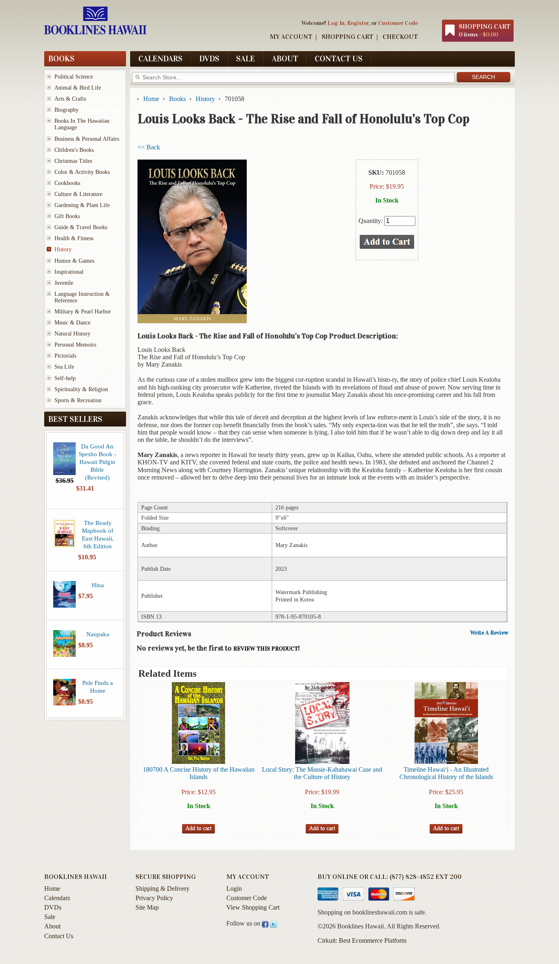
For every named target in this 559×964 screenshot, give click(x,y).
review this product (265, 648)
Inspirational (68, 272)
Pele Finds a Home (97, 686)
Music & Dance (72, 323)
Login (234, 888)
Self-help (65, 378)
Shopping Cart (347, 37)
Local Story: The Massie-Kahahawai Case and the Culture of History (322, 773)
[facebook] (265, 923)
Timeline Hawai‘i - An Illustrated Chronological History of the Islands (446, 773)
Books (61, 58)
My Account (291, 37)
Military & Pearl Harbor (82, 312)
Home (52, 888)
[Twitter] (273, 923)
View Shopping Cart (253, 907)
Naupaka (97, 634)
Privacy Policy (154, 897)
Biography (66, 110)
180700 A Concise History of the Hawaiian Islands (199, 773)
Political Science (73, 77)
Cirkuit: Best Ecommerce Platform (362, 940)
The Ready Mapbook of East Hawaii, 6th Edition (98, 534)
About (285, 58)
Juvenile (63, 283)
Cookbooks (67, 183)
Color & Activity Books (82, 172)
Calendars (160, 58)
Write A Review (489, 633)
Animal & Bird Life (77, 88)
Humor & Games (74, 261)
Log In (336, 23)
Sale (245, 58)
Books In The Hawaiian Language (81, 124)
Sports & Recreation (77, 400)
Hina (98, 584)
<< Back (148, 147)
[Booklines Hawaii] (95, 32)
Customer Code (398, 23)
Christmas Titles (73, 161)
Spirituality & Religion (81, 389)
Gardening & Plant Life (82, 205)
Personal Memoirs (75, 345)
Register (358, 23)
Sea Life (64, 367)
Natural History (72, 334)
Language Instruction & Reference (82, 297)
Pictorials (65, 356)
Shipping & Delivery (162, 888)
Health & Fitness (73, 238)
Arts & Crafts (70, 99)
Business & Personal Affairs (86, 139)
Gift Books (67, 216)
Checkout (400, 37)
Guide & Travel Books (80, 227)
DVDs (209, 58)
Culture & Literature (78, 194)
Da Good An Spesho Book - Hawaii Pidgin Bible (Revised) (97, 462)
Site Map (147, 907)
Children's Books (74, 150)
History (63, 249)
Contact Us (339, 58)
